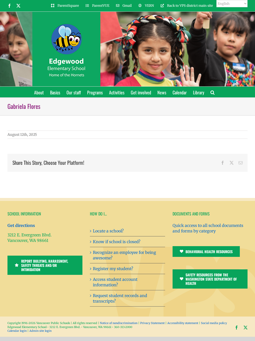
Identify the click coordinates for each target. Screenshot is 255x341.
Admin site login (40, 331)
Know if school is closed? (116, 241)
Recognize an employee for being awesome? (124, 255)
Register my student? (113, 268)
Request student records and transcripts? (120, 298)
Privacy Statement (152, 323)
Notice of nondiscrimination (118, 323)
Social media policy (214, 323)
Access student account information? (115, 282)
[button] (212, 92)
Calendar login (17, 331)
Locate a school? (108, 230)
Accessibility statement (182, 323)
